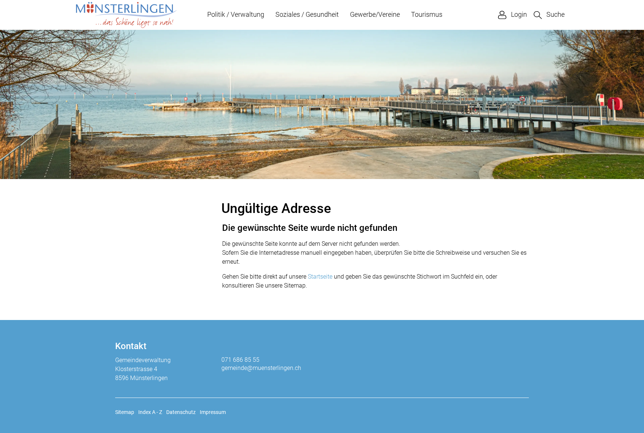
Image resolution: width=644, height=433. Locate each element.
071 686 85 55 (240, 359)
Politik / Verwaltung (235, 14)
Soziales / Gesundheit (307, 14)
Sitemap (124, 412)
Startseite (320, 276)
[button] (549, 14)
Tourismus (426, 14)
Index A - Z (150, 412)
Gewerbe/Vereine (375, 14)
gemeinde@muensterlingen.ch (261, 367)
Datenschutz (181, 412)
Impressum (213, 412)
